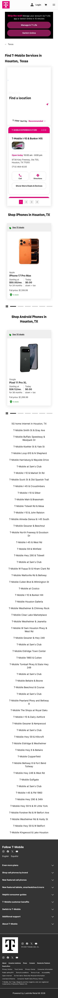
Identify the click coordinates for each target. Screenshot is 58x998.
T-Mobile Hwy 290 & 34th (29, 799)
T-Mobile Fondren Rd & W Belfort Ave (29, 812)
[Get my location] (47, 104)
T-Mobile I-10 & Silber (29, 492)
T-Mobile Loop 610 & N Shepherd (29, 453)
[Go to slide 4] (33, 307)
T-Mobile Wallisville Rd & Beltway (29, 575)
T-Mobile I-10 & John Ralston (29, 512)
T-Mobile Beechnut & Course (29, 687)
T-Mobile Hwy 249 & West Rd (29, 773)
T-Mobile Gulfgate (29, 779)
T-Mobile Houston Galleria (29, 601)
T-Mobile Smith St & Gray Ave (29, 430)
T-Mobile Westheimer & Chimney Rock (29, 608)
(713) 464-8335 (19, 166)
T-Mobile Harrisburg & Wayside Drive (29, 459)
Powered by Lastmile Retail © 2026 (29, 993)
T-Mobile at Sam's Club (29, 466)
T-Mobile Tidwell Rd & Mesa (29, 506)
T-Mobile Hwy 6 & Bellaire (29, 750)
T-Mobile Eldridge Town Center (29, 651)
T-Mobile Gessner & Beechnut (29, 525)
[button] (37, 121)
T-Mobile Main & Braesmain (29, 499)
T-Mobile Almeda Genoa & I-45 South (29, 519)
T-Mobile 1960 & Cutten (29, 657)
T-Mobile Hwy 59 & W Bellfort (29, 825)
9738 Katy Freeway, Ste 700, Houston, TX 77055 (25, 161)
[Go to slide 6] (47, 307)
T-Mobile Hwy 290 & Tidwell (29, 555)
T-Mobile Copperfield (29, 756)
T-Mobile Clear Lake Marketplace (29, 614)
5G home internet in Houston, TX (29, 423)
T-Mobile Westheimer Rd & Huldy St (29, 819)
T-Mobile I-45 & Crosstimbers (29, 486)
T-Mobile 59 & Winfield (29, 548)
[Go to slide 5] (40, 307)
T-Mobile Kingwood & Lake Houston (29, 832)
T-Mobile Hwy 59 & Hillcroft (29, 736)
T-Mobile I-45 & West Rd (29, 542)
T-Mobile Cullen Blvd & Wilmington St (29, 581)
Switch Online (29, 33)
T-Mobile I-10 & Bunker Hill (29, 595)
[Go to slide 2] (18, 307)
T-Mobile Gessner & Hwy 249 (29, 637)
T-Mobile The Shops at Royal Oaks (29, 710)
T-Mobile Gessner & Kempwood (29, 723)
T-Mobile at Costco (29, 588)
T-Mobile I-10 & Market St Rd (29, 473)
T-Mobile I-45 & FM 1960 (29, 792)
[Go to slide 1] (11, 307)
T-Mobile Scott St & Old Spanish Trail (29, 479)
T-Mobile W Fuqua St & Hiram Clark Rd (29, 568)
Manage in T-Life (29, 25)
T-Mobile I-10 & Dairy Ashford (29, 716)
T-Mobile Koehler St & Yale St (29, 446)
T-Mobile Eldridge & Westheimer (29, 743)
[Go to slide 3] (25, 307)
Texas (10, 44)
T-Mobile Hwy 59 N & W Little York (29, 806)
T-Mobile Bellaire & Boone (29, 680)
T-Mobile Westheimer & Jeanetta (29, 621)
